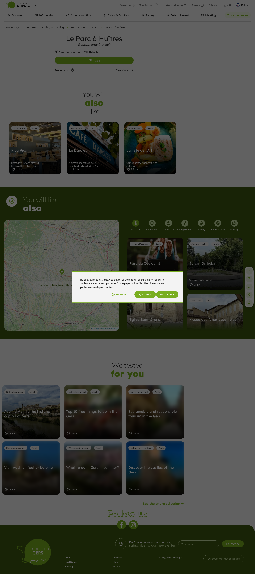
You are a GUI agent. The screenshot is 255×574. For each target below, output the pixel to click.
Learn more (123, 294)
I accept (169, 294)
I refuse (146, 294)
